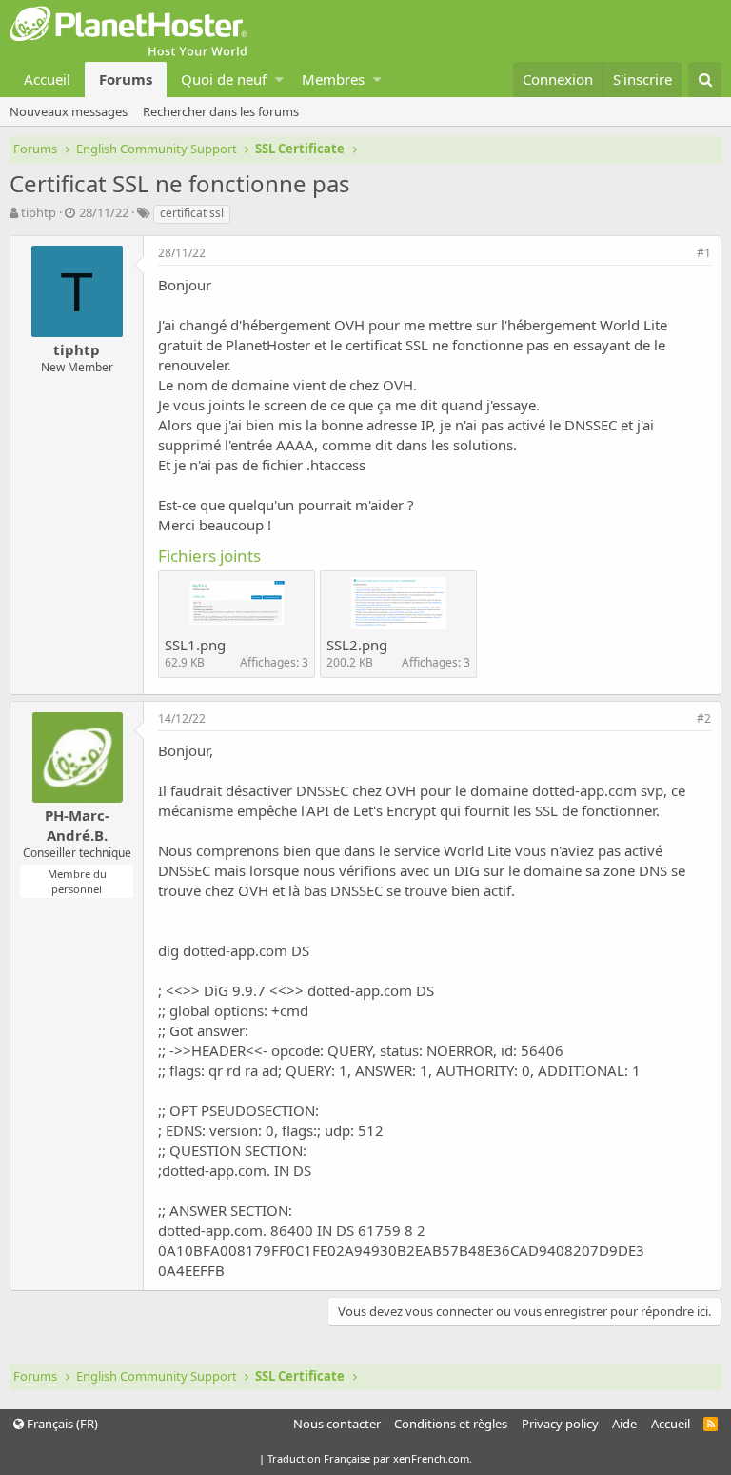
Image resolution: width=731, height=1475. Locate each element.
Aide (624, 1423)
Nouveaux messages (69, 111)
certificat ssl (192, 213)
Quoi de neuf (224, 79)
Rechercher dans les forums (221, 111)
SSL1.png (195, 644)
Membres (333, 79)
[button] (279, 79)
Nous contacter (337, 1423)
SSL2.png (356, 644)
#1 (704, 253)
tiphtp (38, 212)
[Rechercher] (704, 79)
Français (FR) (61, 1423)
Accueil (47, 79)
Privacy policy (560, 1423)
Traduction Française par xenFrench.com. (369, 1458)
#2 (704, 718)
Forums (125, 79)
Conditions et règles (450, 1423)
